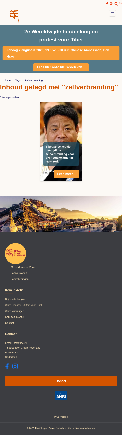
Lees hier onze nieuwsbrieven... (61, 67)
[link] (116, 4)
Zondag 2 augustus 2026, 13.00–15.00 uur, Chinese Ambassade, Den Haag (58, 53)
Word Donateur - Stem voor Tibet (23, 305)
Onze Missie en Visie (23, 267)
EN (120, 3)
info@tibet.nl (20, 343)
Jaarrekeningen (20, 279)
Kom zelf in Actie (14, 317)
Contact (9, 323)
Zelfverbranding (34, 80)
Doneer (61, 381)
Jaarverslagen (19, 273)
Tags (17, 80)
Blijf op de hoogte (15, 299)
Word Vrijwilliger (14, 311)
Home (7, 80)
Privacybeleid (61, 417)
